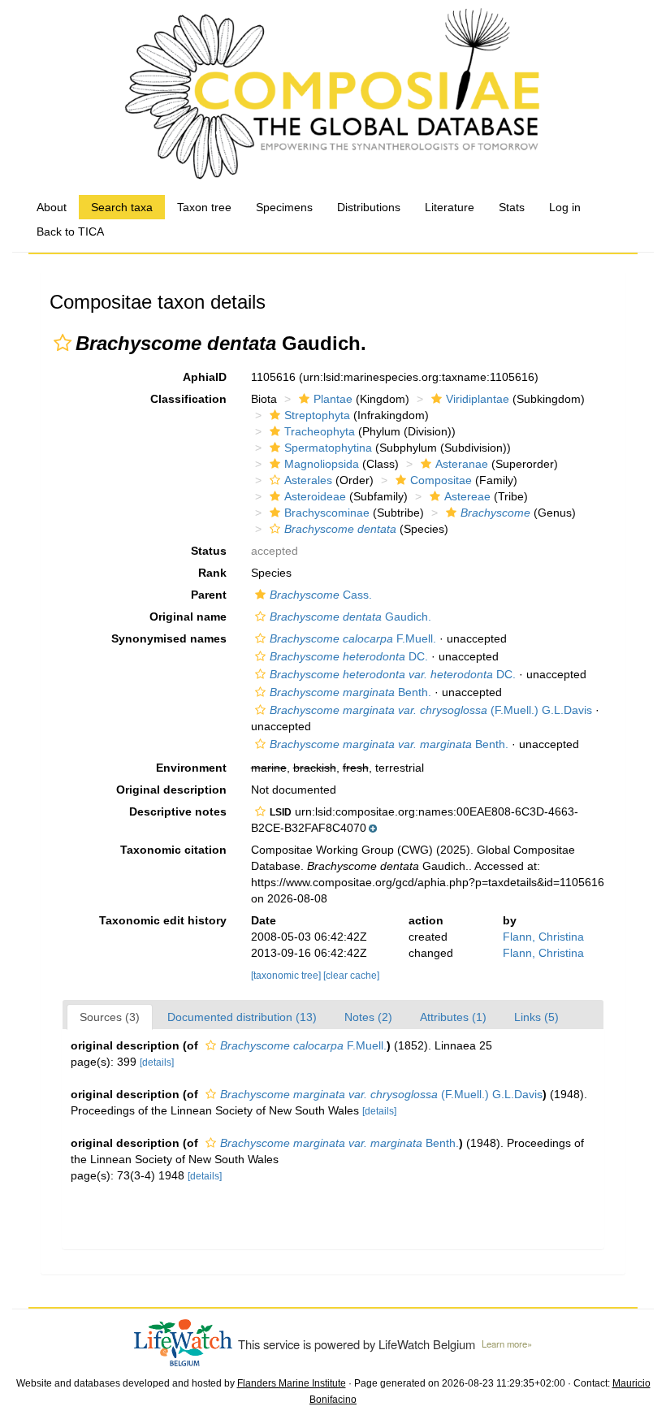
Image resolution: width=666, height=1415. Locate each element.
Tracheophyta (319, 431)
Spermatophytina (328, 447)
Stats (512, 207)
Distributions (368, 207)
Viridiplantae (477, 398)
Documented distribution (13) (242, 1016)
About (52, 207)
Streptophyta (317, 415)
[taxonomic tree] (287, 975)
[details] (157, 1062)
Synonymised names (169, 638)
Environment (191, 767)
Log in (565, 207)
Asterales (308, 480)
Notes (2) (368, 1016)
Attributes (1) (453, 1016)
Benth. (350, 692)
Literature (449, 207)
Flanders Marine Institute (291, 1383)
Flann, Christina (543, 936)
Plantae (333, 398)
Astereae (467, 496)
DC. (349, 656)
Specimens (284, 207)
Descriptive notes (178, 811)
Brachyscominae (327, 512)
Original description (171, 789)
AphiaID (205, 376)
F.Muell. (353, 638)
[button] (63, 343)
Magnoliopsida (321, 463)
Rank (212, 572)
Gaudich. (350, 616)
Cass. (321, 594)
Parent (209, 594)
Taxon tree (204, 207)
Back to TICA (70, 231)
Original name (188, 616)
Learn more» (507, 1343)
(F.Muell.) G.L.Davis (431, 709)
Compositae (441, 480)
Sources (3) (110, 1016)
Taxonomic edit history (163, 920)
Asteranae (461, 463)
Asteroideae (315, 496)
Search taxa (122, 207)
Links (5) (536, 1016)
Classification (188, 398)
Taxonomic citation (173, 849)
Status (209, 550)
